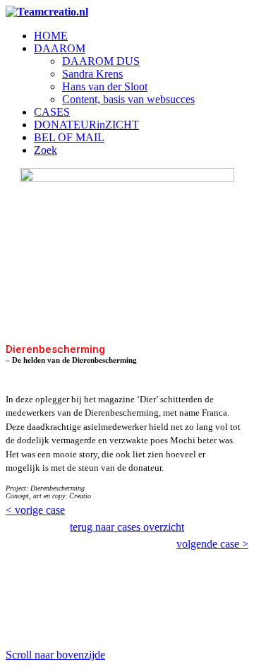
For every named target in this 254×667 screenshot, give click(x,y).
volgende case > (212, 544)
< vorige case (35, 510)
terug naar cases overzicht (127, 527)
